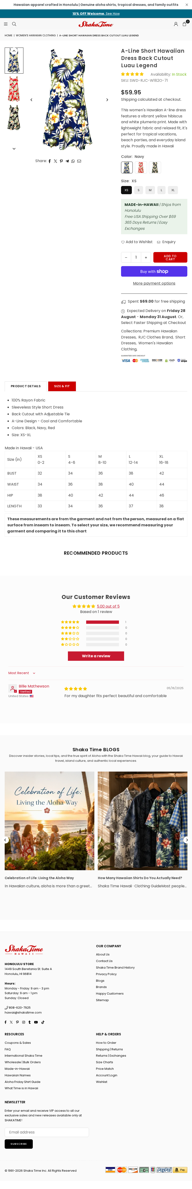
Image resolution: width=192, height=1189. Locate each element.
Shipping (129, 99)
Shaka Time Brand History (115, 967)
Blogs (100, 980)
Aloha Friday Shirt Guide (23, 1082)
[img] (75, 688)
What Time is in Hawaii (21, 1088)
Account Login (106, 1075)
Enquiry (168, 242)
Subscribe (19, 1144)
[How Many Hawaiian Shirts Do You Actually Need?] (143, 821)
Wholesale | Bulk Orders (23, 1062)
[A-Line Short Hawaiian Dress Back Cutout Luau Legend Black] (14, 117)
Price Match (105, 1068)
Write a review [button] (96, 656)
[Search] (14, 23)
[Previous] (31, 99)
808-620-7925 (19, 1007)
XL (172, 190)
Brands (101, 987)
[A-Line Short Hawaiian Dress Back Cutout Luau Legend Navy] (14, 60)
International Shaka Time (23, 1055)
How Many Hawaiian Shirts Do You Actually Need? (140, 878)
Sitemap (102, 1000)
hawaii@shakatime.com (23, 1012)
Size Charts (104, 1062)
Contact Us (104, 961)
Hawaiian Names (18, 1075)
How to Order (106, 1042)
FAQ (8, 1049)
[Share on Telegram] (67, 161)
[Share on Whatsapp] (73, 161)
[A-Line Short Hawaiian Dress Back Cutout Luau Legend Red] (14, 89)
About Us (103, 954)
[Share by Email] (79, 161)
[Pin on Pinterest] (61, 161)
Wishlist (101, 1082)
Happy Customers (110, 993)
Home (8, 35)
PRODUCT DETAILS (26, 386)
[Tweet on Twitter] (55, 161)
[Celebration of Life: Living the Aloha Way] (49, 821)
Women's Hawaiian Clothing (36, 35)
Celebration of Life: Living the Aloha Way (39, 878)
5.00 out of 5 (108, 606)
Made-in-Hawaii (17, 1068)
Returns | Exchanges (111, 1055)
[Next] (107, 99)
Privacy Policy (106, 974)
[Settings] (176, 24)
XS (126, 190)
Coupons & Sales (18, 1042)
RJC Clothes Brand (155, 337)
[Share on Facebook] (50, 161)
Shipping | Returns (109, 1049)
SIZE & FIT (62, 386)
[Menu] (5, 23)
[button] (184, 24)
